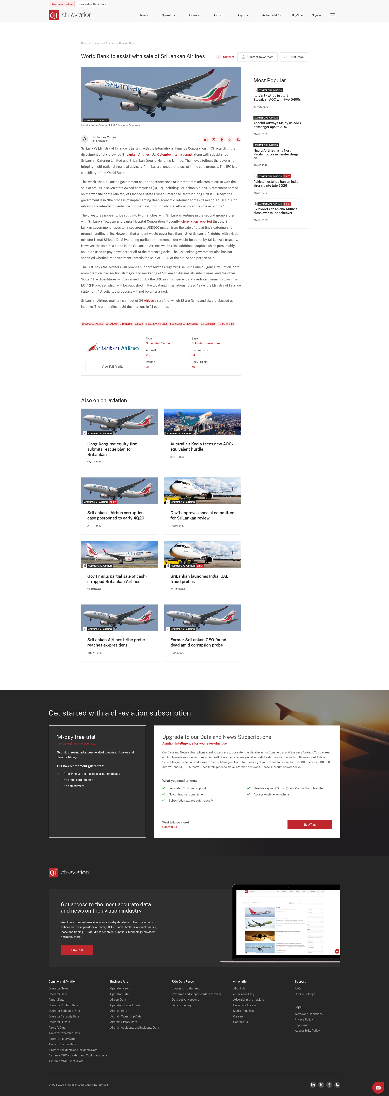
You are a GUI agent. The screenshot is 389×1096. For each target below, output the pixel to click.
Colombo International (174, 154)
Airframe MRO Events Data (66, 1061)
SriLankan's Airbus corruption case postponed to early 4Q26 (115, 515)
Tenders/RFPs (226, 324)
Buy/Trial (298, 15)
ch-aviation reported (196, 221)
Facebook (222, 139)
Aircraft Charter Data (62, 1044)
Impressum (302, 1025)
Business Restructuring (184, 324)
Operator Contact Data (63, 1005)
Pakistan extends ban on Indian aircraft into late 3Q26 (276, 184)
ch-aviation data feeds (186, 988)
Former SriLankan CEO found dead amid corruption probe (198, 642)
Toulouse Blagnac (92, 324)
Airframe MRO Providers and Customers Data (78, 1055)
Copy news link (230, 139)
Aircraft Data (57, 1027)
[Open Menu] (332, 15)
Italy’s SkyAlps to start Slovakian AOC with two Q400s (277, 97)
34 (193, 355)
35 (148, 367)
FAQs (298, 988)
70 (193, 367)
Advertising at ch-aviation (249, 999)
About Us (239, 988)
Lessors (194, 15)
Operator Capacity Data (64, 1016)
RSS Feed (238, 139)
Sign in (316, 15)
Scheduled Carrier (158, 343)
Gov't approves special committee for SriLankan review (202, 515)
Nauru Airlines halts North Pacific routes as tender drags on (276, 154)
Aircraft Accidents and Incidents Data (73, 1050)
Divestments (208, 324)
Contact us (169, 827)
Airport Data (56, 999)
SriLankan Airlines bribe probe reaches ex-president (116, 642)
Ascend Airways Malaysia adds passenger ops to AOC (277, 125)
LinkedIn (206, 139)
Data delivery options (185, 999)
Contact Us (240, 1022)
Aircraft (218, 15)
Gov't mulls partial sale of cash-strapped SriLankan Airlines (117, 579)
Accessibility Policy (307, 1030)
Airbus (149, 301)
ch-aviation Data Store (92, 4)
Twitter (321, 1085)
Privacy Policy (304, 1019)
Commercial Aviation (103, 43)
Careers (238, 1016)
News (144, 15)
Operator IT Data (59, 1022)
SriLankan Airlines (136, 154)
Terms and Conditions (309, 1014)
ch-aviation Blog (243, 994)
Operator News (58, 988)
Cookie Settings (305, 994)
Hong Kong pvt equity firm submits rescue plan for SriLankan (112, 449)
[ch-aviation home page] (71, 15)
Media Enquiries (243, 1010)
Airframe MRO (271, 15)
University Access (244, 1005)
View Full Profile (112, 366)
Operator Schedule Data (64, 1010)
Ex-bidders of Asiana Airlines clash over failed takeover (275, 211)
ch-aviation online (62, 4)
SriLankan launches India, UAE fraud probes (199, 579)
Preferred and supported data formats (196, 994)
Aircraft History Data (62, 1038)
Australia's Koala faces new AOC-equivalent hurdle (201, 447)
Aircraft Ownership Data (64, 1033)
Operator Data (58, 994)
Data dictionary (181, 1005)
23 (148, 355)
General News (127, 43)
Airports (243, 15)
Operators (168, 15)
